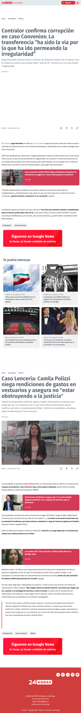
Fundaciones (7, 633)
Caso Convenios (20, 225)
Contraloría (7, 225)
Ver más (27, 179)
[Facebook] (66, 128)
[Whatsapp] (61, 128)
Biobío (32, 633)
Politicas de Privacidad (40, 704)
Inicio (3, 18)
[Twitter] (72, 128)
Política (20, 18)
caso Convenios (38, 143)
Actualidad (12, 18)
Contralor (7, 143)
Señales (68, 3)
